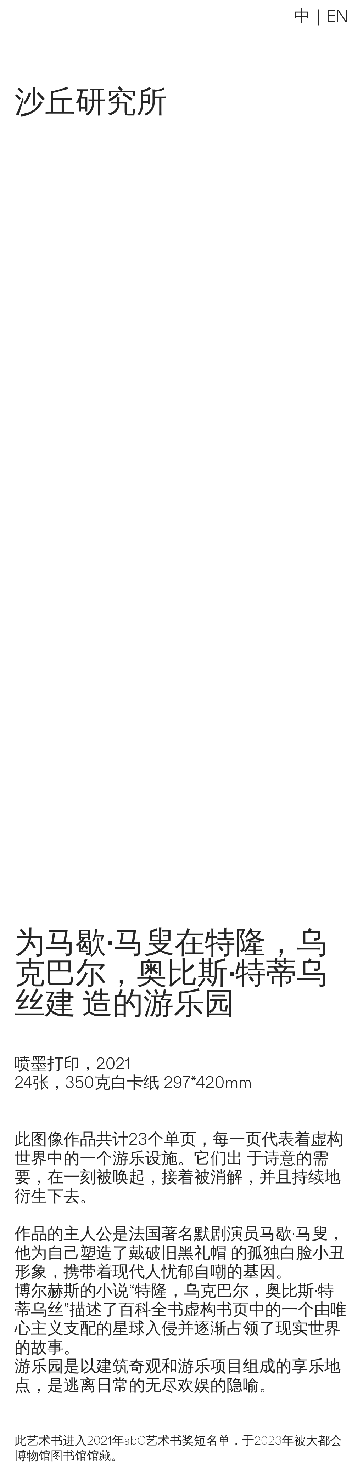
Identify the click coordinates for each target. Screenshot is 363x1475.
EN (337, 17)
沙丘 (45, 103)
